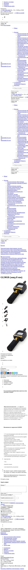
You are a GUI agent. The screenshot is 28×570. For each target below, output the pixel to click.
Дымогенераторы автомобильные (16, 212)
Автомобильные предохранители (16, 223)
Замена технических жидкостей (15, 200)
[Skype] (15, 373)
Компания (3, 532)
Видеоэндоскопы (21, 60)
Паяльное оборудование (11, 266)
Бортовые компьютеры (13, 226)
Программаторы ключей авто (15, 191)
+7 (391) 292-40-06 (5, 10)
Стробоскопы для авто (7, 258)
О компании (17, 84)
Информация (4, 534)
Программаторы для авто (13, 188)
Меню (15, 28)
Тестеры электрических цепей (15, 187)
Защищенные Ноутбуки (13, 214)
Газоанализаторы (21, 61)
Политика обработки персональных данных (12, 568)
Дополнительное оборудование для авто (14, 541)
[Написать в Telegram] (4, 17)
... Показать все (21, 56)
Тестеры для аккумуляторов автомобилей (13, 258)
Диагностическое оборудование (15, 181)
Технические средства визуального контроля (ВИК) (12, 268)
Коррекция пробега (22, 42)
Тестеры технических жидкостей (11, 260)
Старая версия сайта (9, 553)
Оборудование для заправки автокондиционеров (12, 261)
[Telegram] (17, 373)
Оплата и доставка (9, 550)
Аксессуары (20, 71)
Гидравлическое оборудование (15, 198)
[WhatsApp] (12, 373)
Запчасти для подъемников (14, 201)
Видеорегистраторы (22, 79)
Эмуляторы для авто (22, 46)
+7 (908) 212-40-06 (19, 13)
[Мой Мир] (6, 373)
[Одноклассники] (4, 373)
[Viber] (10, 373)
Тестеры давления (17, 258)
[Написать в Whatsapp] (4, 19)
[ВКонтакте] (1, 373)
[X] (8, 373)
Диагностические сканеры (14, 186)
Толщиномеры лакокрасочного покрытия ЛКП (10, 253)
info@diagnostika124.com (7, 557)
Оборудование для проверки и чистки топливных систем (13, 271)
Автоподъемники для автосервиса (16, 197)
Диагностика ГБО (22, 63)
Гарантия (6, 552)
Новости (23, 84)
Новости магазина (7, 511)
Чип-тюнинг (20, 45)
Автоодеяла (20, 77)
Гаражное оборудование (13, 195)
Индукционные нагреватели (14, 202)
